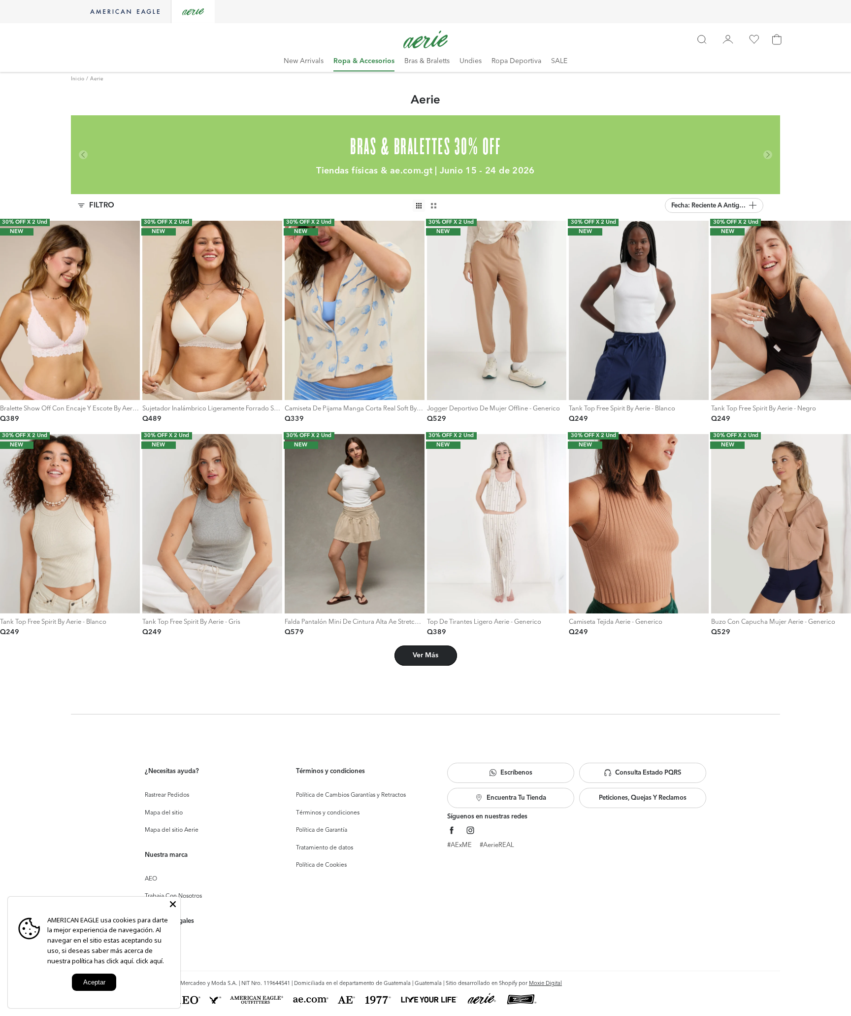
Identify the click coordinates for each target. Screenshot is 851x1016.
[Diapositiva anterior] (8, 310)
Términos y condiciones (328, 813)
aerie (96, 78)
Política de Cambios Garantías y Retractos (351, 795)
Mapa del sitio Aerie (171, 830)
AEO (151, 879)
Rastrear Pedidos (167, 795)
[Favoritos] (754, 39)
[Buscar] (701, 39)
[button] (714, 205)
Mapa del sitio (164, 813)
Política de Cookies (321, 865)
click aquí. (150, 960)
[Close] (173, 904)
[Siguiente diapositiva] (131, 310)
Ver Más (425, 655)
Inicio (77, 78)
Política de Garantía (321, 830)
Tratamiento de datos (324, 848)
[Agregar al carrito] (10, 389)
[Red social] (452, 830)
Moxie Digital (545, 983)
